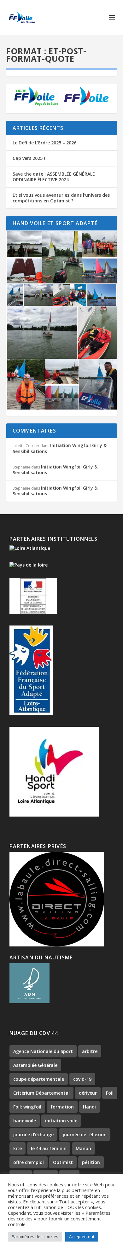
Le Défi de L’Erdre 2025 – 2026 (44, 143)
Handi (89, 1107)
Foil (110, 1093)
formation (62, 1107)
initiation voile (61, 1121)
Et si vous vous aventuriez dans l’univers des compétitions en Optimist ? (61, 198)
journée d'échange (33, 1135)
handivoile (24, 1121)
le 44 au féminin (49, 1148)
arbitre (89, 1051)
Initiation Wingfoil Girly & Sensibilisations (60, 448)
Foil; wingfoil (27, 1107)
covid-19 (82, 1079)
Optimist (63, 1162)
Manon (83, 1148)
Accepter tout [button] (81, 1236)
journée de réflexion (85, 1135)
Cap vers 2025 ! (29, 158)
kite (17, 1148)
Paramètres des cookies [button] (35, 1236)
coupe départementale (38, 1079)
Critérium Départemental (41, 1093)
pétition (91, 1162)
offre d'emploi (28, 1162)
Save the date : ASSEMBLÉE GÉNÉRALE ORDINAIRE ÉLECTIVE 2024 (54, 177)
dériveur (88, 1093)
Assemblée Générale (35, 1065)
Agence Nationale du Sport (43, 1051)
